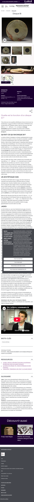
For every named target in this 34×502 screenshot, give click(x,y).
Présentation (3, 461)
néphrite (9, 214)
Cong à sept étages (7, 436)
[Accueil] (12, 6)
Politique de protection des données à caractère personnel (12, 468)
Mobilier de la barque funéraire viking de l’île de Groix (25, 438)
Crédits (2, 463)
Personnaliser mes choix (18, 265)
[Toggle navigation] (2, 6)
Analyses (8, 10)
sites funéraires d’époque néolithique (12, 276)
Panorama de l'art (22, 6)
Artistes (3, 485)
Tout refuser (18, 262)
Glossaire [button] (6, 376)
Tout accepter (18, 258)
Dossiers (3, 490)
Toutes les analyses (6, 482)
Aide (2, 458)
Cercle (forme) (5, 342)
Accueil (2, 10)
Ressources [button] (7, 359)
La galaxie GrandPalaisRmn (10, 1)
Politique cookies (4, 478)
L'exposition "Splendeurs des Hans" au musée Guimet (17, 369)
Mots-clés (3, 492)
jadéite (29, 225)
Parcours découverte (6, 495)
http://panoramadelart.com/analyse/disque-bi (19, 351)
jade (10, 123)
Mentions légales (4, 466)
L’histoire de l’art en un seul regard (23, 7)
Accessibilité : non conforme (6, 473)
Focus (2, 487)
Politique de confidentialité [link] (18, 269)
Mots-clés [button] (6, 338)
